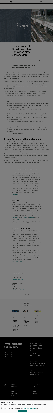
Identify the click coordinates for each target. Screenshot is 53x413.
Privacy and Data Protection (30, 408)
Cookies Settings (12, 410)
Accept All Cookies (23, 410)
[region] (26, 406)
